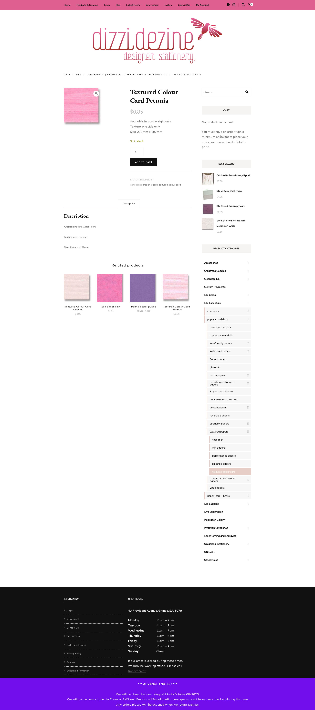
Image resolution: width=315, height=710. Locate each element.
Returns (71, 662)
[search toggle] (243, 4)
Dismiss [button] (193, 704)
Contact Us (184, 4)
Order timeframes (76, 644)
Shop (107, 4)
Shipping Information (78, 670)
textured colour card (170, 184)
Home (67, 4)
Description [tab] (129, 203)
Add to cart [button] (77, 288)
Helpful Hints (73, 636)
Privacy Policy (74, 653)
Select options (143, 287)
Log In (70, 610)
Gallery (168, 4)
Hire (118, 4)
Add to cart (143, 162)
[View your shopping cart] (249, 4)
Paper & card (150, 184)
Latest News (133, 4)
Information (152, 4)
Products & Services (87, 4)
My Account (202, 4)
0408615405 (137, 671)
